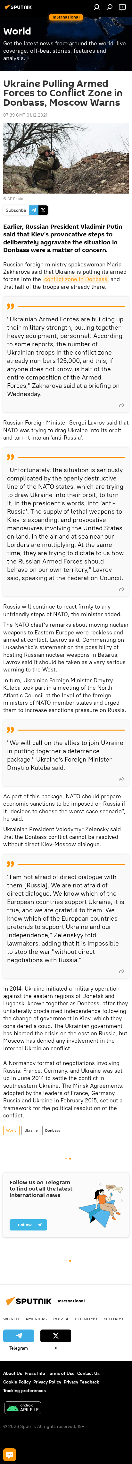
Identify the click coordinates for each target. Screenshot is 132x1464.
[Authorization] (96, 7)
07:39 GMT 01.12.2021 (25, 115)
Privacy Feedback (81, 1382)
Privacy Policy (47, 1382)
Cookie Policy (17, 1382)
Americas (36, 1319)
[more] (121, 405)
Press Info (35, 1373)
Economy (86, 1319)
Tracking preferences (24, 1390)
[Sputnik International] (19, 9)
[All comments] (9, 1454)
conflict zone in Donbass (75, 279)
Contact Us (88, 1373)
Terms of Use (61, 1373)
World (11, 1130)
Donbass (52, 1130)
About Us (12, 1373)
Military (113, 1319)
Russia (61, 1319)
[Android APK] (23, 1408)
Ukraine (30, 1130)
